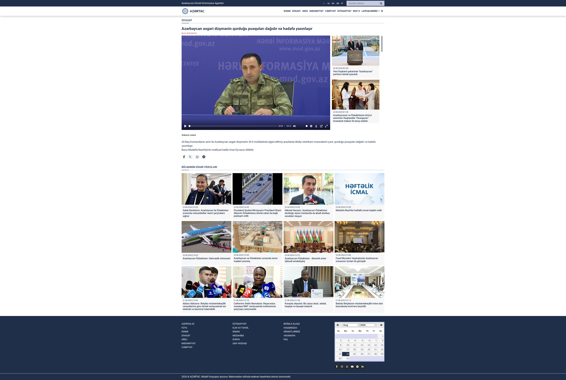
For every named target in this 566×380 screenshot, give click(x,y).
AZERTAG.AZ (188, 323)
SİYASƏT (296, 11)
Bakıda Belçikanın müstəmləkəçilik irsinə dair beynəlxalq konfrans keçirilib (359, 305)
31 (348, 358)
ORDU (305, 11)
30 (340, 358)
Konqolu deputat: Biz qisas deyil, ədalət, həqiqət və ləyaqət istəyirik (305, 305)
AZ (324, 3)
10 (348, 345)
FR (342, 3)
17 (348, 349)
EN (333, 3)
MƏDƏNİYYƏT (317, 11)
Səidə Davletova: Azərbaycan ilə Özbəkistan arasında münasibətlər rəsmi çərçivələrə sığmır (205, 213)
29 (382, 354)
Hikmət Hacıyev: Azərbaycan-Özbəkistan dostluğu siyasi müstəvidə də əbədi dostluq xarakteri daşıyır (307, 213)
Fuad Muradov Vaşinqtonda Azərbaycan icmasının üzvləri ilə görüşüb (357, 259)
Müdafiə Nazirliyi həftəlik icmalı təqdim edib (359, 210)
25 (354, 354)
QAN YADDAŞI (240, 343)
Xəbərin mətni (189, 135)
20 (369, 349)
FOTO (184, 327)
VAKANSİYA (289, 335)
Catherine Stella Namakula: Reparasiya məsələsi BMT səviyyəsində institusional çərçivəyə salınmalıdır (255, 306)
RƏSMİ (287, 11)
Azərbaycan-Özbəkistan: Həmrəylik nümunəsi (206, 258)
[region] (357, 79)
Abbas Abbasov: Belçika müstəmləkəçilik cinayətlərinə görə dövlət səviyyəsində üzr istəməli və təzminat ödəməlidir (204, 306)
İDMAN (236, 331)
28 (375, 354)
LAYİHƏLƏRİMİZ (370, 11)
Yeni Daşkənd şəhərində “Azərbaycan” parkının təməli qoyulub (353, 73)
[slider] (233, 126)
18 (354, 349)
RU (329, 3)
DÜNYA (236, 339)
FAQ (286, 339)
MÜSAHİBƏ (238, 335)
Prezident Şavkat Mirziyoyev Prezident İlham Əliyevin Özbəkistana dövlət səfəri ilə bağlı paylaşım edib (257, 213)
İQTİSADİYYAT (344, 11)
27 (369, 354)
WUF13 (356, 11)
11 (354, 345)
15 (382, 345)
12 (362, 345)
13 (369, 345)
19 (362, 349)
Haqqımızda (290, 327)
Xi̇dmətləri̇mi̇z (292, 331)
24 (348, 354)
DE (338, 3)
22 (382, 349)
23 (340, 354)
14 (375, 345)
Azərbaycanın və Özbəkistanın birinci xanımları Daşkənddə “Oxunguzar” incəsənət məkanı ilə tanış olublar (352, 118)
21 (375, 349)
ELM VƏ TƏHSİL (241, 327)
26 (362, 354)
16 (340, 349)
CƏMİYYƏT (330, 11)
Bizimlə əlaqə (292, 323)
